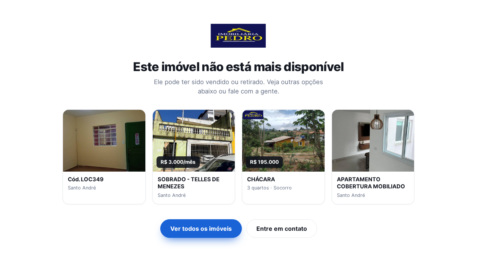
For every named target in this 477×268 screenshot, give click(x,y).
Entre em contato (281, 228)
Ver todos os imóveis (201, 228)
